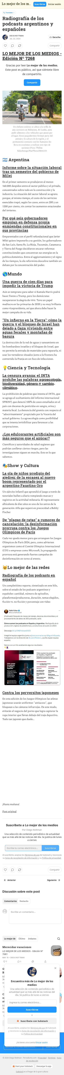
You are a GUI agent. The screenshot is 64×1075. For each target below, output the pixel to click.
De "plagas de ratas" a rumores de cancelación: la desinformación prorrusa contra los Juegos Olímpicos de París (31, 526)
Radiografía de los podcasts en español (28, 577)
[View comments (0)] (12, 46)
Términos (52, 1058)
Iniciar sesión (54, 4)
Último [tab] (21, 938)
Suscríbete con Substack (34, 1020)
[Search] (59, 939)
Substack (19, 1071)
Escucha (56, 37)
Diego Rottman (17, 36)
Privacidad (42, 1058)
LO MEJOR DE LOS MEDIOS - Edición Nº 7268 (32, 56)
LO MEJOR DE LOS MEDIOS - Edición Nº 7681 (22, 953)
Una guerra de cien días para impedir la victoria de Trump (27, 283)
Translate (9, 12)
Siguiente (52, 880)
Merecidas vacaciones (16, 947)
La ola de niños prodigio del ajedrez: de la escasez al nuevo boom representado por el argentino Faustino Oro (28, 479)
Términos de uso (37, 1028)
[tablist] (16, 901)
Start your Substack (24, 1066)
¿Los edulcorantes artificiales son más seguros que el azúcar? (31, 436)
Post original (9, 811)
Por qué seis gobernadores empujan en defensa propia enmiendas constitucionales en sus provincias (29, 224)
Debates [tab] (32, 938)
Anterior (11, 880)
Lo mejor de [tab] (9, 938)
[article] (32, 954)
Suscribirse (40, 4)
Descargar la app (43, 1066)
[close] (55, 968)
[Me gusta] (5, 46)
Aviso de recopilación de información (38, 1031)
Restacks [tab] (24, 901)
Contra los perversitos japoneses (30, 692)
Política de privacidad (33, 1034)
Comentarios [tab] (10, 901)
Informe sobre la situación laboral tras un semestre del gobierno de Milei (32, 171)
